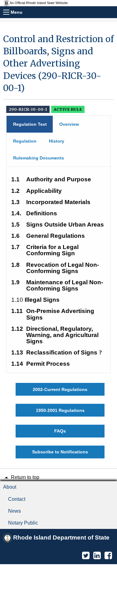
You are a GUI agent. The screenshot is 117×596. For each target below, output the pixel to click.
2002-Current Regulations (60, 389)
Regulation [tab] (25, 141)
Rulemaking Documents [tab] (38, 157)
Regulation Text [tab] (30, 124)
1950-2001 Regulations (60, 410)
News (14, 511)
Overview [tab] (69, 124)
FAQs (60, 430)
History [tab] (56, 141)
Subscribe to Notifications (60, 451)
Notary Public (23, 522)
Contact (16, 499)
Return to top (24, 477)
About (9, 487)
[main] (58, 245)
